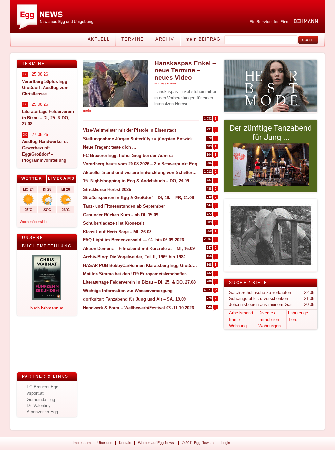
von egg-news (165, 83)
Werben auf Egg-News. (156, 443)
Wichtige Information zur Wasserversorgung (128, 290)
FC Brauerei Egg (42, 386)
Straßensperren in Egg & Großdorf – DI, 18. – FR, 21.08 (138, 197)
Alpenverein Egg (42, 411)
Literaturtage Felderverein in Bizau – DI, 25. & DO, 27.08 (139, 282)
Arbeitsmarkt (241, 312)
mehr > (88, 110)
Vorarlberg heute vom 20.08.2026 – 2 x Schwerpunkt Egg (140, 163)
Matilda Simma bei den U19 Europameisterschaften (135, 274)
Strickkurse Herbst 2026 (107, 189)
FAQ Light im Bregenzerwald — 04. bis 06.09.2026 (133, 239)
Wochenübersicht (33, 222)
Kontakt (125, 443)
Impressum (82, 443)
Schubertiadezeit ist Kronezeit (113, 223)
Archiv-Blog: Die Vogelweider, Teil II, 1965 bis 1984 (134, 256)
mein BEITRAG (203, 39)
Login (225, 443)
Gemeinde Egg (41, 399)
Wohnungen (269, 325)
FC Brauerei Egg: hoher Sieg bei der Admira (128, 155)
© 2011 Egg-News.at (198, 443)
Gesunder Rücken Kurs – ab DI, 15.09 (120, 214)
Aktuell (99, 39)
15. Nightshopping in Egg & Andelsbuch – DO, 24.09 (136, 180)
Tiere (292, 319)
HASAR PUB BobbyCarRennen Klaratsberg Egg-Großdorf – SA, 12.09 (140, 265)
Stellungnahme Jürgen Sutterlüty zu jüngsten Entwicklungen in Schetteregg (140, 138)
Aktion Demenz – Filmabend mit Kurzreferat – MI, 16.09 (139, 248)
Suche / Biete (248, 282)
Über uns (104, 443)
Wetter (31, 178)
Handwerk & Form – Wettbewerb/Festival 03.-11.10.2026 (138, 307)
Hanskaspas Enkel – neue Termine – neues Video (185, 70)
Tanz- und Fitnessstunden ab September (124, 206)
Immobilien (268, 319)
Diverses (266, 312)
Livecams (61, 178)
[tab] (32, 179)
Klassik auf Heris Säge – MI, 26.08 (117, 231)
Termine (132, 39)
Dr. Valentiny (39, 405)
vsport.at (35, 393)
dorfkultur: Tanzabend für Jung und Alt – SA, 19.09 (134, 299)
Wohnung (238, 325)
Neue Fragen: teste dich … (109, 147)
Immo (234, 319)
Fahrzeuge (298, 312)
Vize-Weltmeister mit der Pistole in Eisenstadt (129, 130)
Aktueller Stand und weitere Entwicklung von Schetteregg (140, 172)
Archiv (164, 39)
